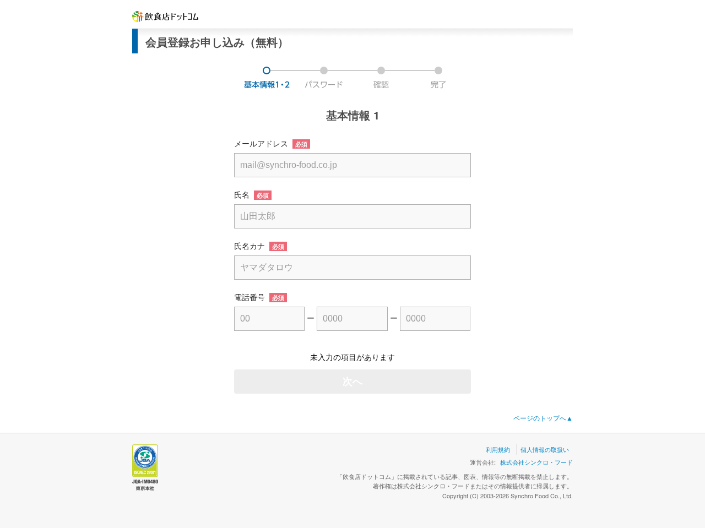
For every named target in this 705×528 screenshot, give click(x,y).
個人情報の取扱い (544, 449)
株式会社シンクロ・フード (536, 462)
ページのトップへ (543, 417)
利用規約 (498, 449)
